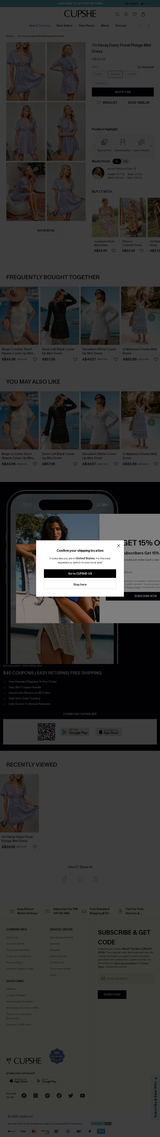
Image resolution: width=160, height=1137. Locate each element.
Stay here (80, 584)
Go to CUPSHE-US (80, 574)
